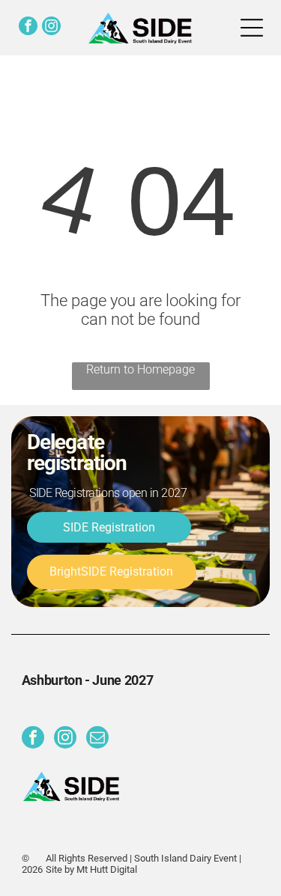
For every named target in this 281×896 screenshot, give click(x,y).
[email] (97, 739)
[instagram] (51, 27)
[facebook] (28, 27)
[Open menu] (252, 27)
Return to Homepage (140, 369)
